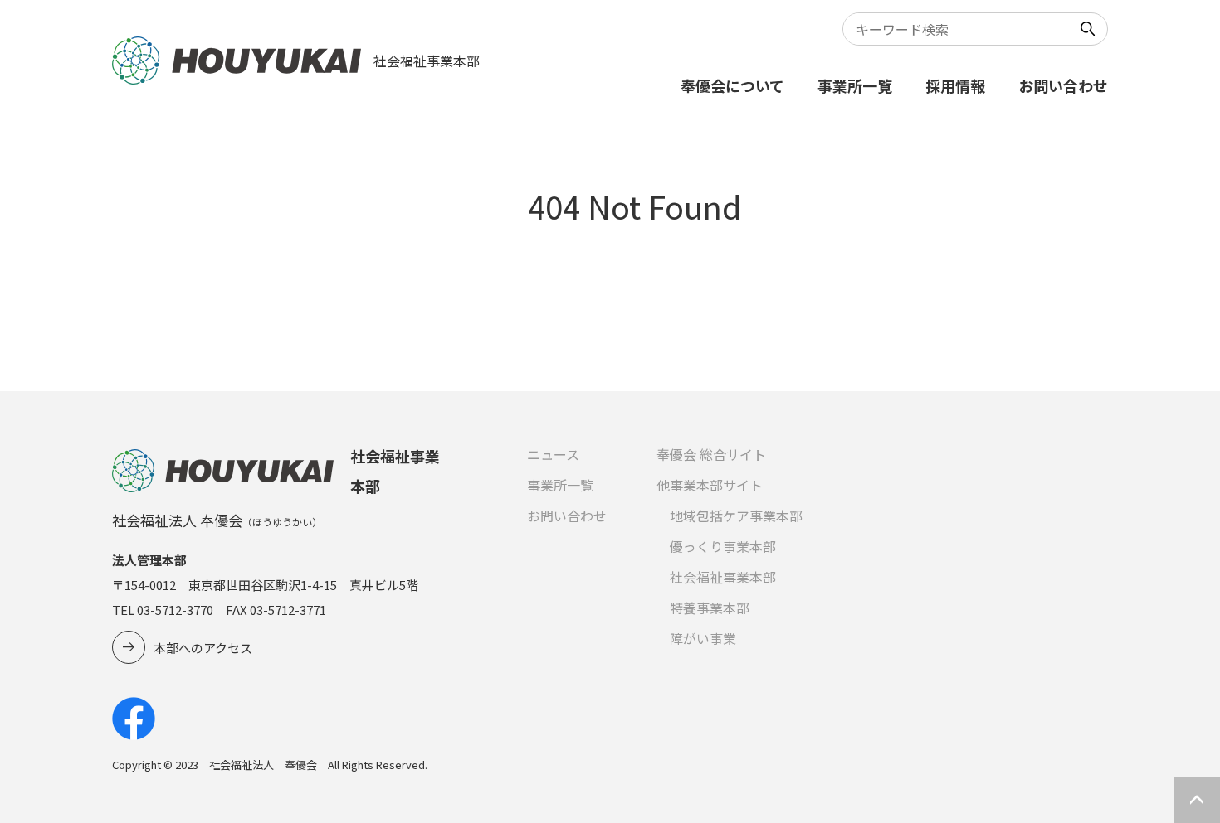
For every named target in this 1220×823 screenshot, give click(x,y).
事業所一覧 (854, 85)
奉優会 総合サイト (711, 454)
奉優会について (732, 85)
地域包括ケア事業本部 (736, 515)
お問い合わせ (1063, 85)
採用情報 (955, 85)
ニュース (553, 454)
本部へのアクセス (203, 647)
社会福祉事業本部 (723, 577)
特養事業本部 (709, 607)
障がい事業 (703, 638)
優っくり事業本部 (723, 546)
